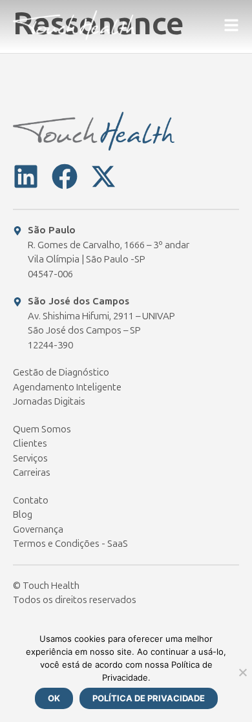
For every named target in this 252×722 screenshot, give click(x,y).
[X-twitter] (103, 176)
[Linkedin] (26, 176)
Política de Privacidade (148, 698)
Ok (54, 698)
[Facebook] (65, 176)
